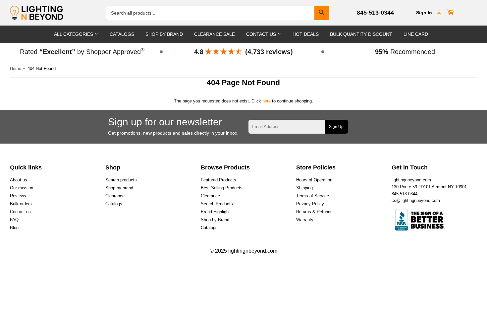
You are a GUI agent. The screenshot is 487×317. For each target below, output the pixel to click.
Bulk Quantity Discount (361, 34)
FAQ (14, 219)
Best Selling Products (222, 187)
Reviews (18, 195)
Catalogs (122, 34)
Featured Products (218, 179)
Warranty (304, 219)
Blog (14, 227)
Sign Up (336, 126)
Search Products (217, 203)
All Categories (74, 34)
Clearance (115, 195)
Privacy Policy (310, 203)
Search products (121, 179)
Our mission (21, 187)
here (266, 100)
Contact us (20, 211)
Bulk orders (21, 203)
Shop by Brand (215, 219)
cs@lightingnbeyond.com (416, 200)
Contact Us (261, 34)
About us (18, 179)
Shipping (304, 187)
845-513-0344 (375, 12)
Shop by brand (119, 187)
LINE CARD (416, 34)
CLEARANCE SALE (214, 34)
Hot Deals (306, 34)
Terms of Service (312, 195)
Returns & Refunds (314, 211)
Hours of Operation (314, 179)
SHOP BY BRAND (164, 34)
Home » (17, 68)
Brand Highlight (215, 211)
